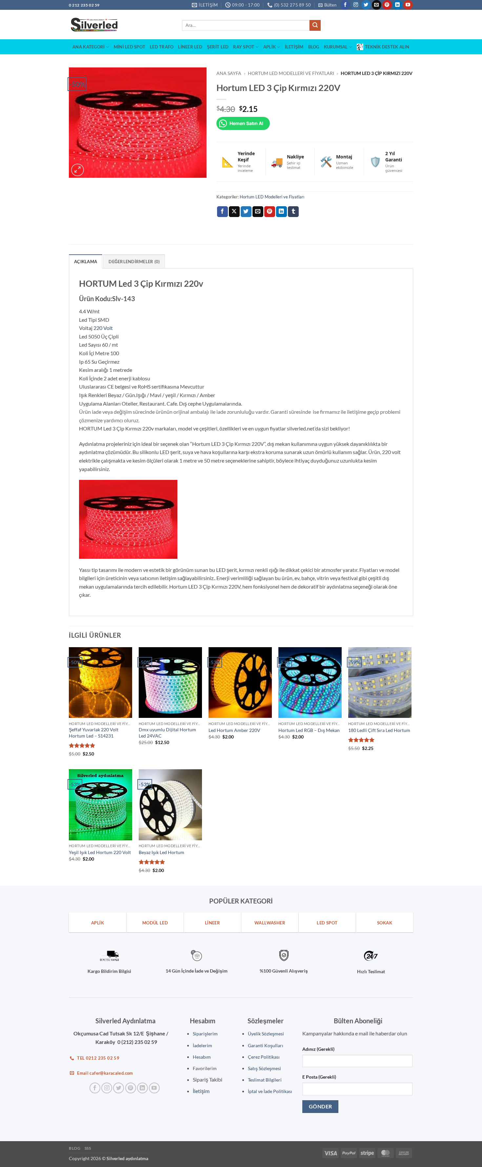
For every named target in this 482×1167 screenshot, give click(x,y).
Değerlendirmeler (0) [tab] (134, 261)
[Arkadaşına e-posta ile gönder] (257, 211)
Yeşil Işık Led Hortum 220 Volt (100, 852)
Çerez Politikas (263, 1057)
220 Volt (103, 328)
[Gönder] (315, 25)
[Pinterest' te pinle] (269, 211)
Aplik (269, 46)
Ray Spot (243, 46)
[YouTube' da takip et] (408, 5)
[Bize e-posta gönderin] (376, 5)
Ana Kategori (88, 46)
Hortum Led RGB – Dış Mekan (309, 730)
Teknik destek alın (387, 46)
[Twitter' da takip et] (366, 5)
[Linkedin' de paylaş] (281, 211)
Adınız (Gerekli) (318, 1049)
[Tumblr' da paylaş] (293, 211)
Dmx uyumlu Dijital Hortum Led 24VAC (167, 732)
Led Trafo (161, 46)
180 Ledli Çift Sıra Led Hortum (379, 730)
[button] (327, 5)
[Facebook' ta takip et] (345, 5)
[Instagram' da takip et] (355, 5)
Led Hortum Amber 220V (234, 730)
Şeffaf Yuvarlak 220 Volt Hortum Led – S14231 (93, 732)
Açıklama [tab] (85, 261)
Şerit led (218, 46)
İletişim (294, 46)
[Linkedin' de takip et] (397, 5)
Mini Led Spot (129, 46)
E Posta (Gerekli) (319, 1077)
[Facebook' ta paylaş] (222, 211)
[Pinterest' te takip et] (387, 5)
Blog (313, 46)
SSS (88, 1148)
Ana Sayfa (228, 73)
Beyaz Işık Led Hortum (161, 852)
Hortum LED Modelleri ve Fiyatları (291, 73)
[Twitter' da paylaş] (246, 211)
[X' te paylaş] (234, 211)
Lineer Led (190, 46)
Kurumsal (336, 46)
